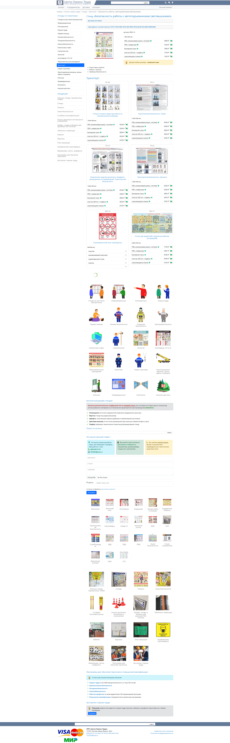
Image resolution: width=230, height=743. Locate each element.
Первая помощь (63, 34)
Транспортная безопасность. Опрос (152, 114)
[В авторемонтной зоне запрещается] (108, 226)
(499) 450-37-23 (95, 449)
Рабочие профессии (96, 694)
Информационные (64, 23)
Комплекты (62, 85)
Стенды (60, 103)
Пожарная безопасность (66, 41)
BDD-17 (152, 211)
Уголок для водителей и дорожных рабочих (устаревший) (152, 237)
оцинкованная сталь (96, 259)
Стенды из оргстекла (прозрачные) (70, 20)
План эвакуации (63, 143)
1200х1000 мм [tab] (91, 120)
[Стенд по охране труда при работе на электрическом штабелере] (108, 97)
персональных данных (108, 489)
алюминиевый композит (98, 255)
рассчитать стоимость (126, 445)
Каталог (61, 7)
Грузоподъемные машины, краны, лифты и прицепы (70, 73)
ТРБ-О (152, 82)
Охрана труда (62, 30)
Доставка (86, 7)
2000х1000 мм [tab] (136, 243)
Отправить (91, 493)
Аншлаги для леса (64, 88)
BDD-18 (107, 211)
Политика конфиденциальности (162, 733)
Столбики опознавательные (68, 115)
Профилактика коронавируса (68, 147)
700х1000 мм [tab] (128, 37)
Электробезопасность (65, 44)
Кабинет (60, 135)
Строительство (63, 51)
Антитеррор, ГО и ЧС (65, 58)
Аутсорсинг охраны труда (67, 160)
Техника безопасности (65, 37)
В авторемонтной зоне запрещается (107, 243)
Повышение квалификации (100, 697)
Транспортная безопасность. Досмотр (152, 177)
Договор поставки (95, 21)
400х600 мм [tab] (91, 247)
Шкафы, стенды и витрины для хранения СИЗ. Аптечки (69, 126)
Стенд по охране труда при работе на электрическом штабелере (107, 115)
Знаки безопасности (65, 111)
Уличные (61, 78)
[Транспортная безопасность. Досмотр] (152, 161)
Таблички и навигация (66, 130)
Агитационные (63, 27)
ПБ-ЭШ (107, 82)
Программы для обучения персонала (67, 155)
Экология (61, 55)
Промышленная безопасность (100, 686)
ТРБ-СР (107, 146)
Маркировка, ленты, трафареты (69, 151)
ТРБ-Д (152, 146)
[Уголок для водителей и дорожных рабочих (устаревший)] (152, 223)
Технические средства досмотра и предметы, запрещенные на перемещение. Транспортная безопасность (107, 179)
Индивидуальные (64, 81)
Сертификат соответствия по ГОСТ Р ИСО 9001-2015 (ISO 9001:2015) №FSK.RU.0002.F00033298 (122, 27)
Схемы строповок (64, 69)
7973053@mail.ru (96, 452)
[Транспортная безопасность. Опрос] (152, 97)
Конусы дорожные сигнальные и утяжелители (70, 120)
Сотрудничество (73, 7)
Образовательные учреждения (69, 62)
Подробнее (92, 713)
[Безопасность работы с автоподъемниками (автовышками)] (103, 45)
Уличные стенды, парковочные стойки (69, 98)
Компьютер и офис (64, 48)
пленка (91, 263)
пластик (91, 251)
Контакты (96, 7)
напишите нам (153, 62)
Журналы (61, 139)
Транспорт (61, 65)
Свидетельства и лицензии (163, 731)
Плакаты (60, 107)
